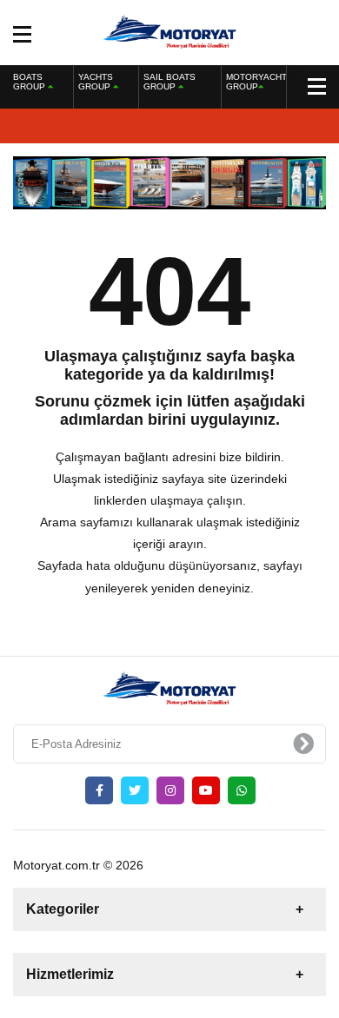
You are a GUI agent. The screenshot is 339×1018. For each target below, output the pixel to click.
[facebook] (99, 790)
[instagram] (170, 790)
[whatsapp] (242, 790)
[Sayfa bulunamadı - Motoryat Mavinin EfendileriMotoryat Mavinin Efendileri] (169, 31)
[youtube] (206, 790)
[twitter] (135, 790)
